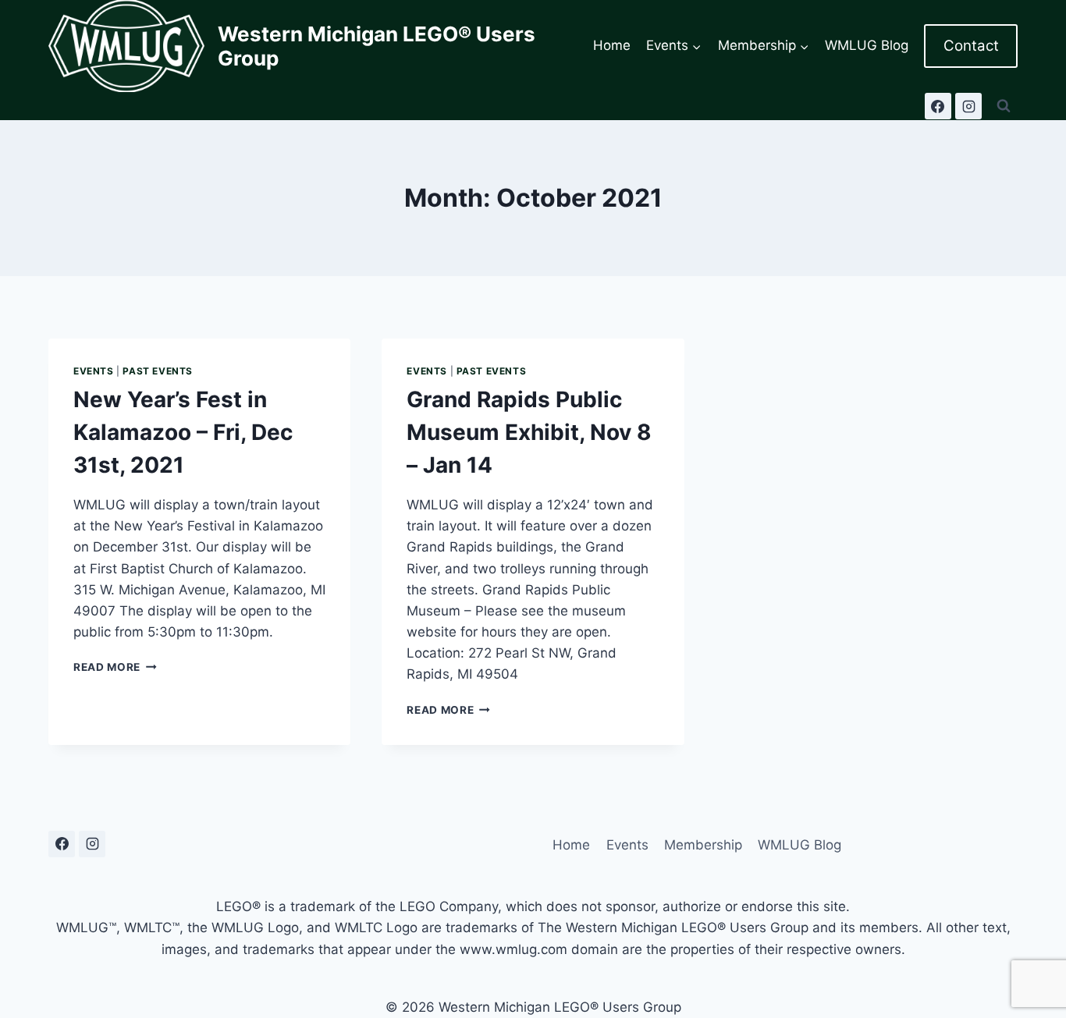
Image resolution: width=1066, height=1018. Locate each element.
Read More (115, 667)
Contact (971, 46)
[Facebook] (938, 106)
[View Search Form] (1004, 106)
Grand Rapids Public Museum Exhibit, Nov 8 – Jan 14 (529, 432)
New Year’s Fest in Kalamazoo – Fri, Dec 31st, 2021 (183, 432)
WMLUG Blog (866, 45)
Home (612, 45)
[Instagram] (968, 106)
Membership (703, 845)
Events (93, 371)
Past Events (158, 371)
